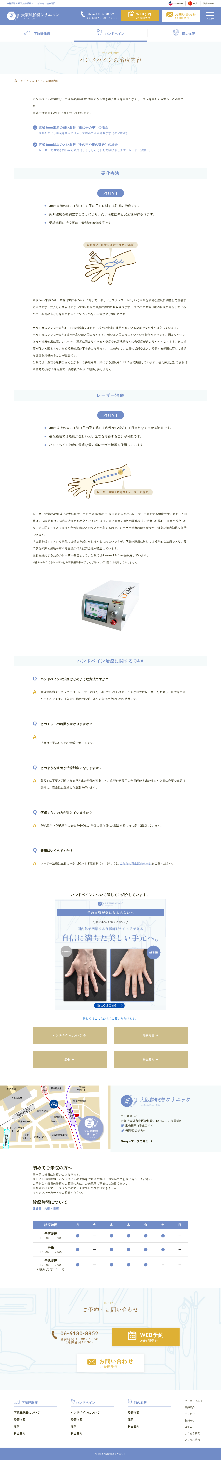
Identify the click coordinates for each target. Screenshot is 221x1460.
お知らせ (190, 1420)
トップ (21, 80)
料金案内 (19, 1433)
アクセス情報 (192, 1439)
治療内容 (19, 1419)
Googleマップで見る (134, 1141)
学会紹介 (190, 1413)
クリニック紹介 (194, 1400)
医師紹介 (190, 1407)
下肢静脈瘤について (27, 1412)
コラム (188, 1426)
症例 (17, 1426)
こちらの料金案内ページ (136, 863)
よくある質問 (192, 1433)
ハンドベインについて (85, 1412)
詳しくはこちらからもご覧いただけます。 (110, 1018)
